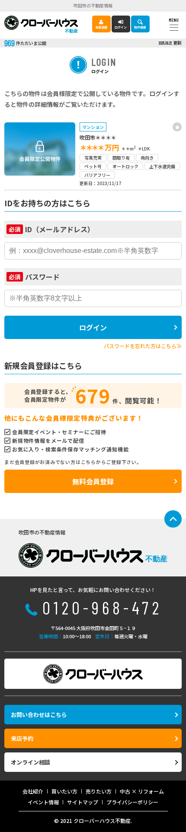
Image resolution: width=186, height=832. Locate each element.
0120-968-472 (102, 607)
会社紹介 (32, 791)
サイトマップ (82, 802)
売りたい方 (99, 791)
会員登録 (101, 27)
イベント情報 (43, 802)
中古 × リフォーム (142, 791)
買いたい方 (64, 791)
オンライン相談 (30, 762)
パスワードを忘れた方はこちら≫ (143, 346)
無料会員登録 (93, 481)
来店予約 (22, 738)
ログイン (121, 27)
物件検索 (140, 27)
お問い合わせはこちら (39, 714)
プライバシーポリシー (132, 802)
